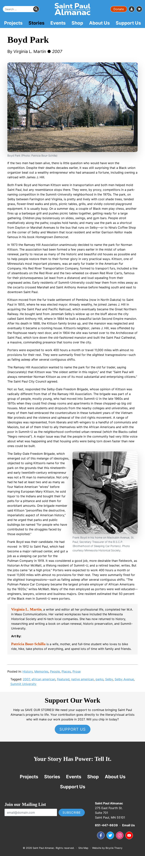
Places (66, 671)
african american (43, 679)
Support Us (128, 23)
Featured (63, 679)
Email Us (128, 825)
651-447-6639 (106, 825)
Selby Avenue (124, 679)
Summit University (23, 684)
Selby (109, 679)
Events (58, 23)
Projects (13, 23)
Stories (36, 23)
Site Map (83, 848)
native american (82, 679)
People (55, 671)
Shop (77, 23)
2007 (26, 679)
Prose (76, 671)
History (27, 671)
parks (99, 679)
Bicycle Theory (114, 848)
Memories (41, 671)
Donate (118, 9)
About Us (99, 23)
